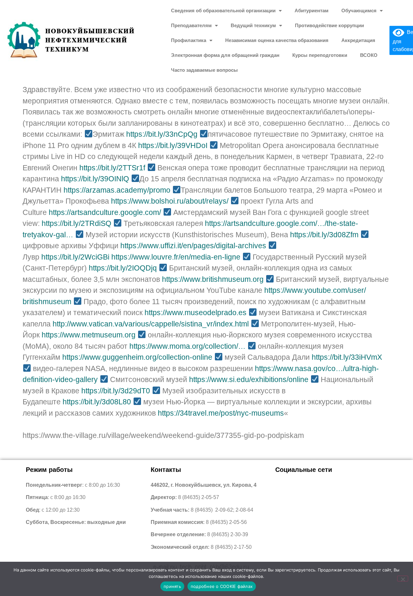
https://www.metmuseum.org (89, 335)
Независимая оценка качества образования (276, 40)
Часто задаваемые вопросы (204, 70)
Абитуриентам (311, 10)
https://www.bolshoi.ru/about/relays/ (169, 201)
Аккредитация (358, 40)
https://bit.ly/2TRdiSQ (76, 223)
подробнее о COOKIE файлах (222, 586)
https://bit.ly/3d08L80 (97, 402)
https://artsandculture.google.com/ (105, 212)
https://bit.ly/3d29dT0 (115, 391)
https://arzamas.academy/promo (117, 190)
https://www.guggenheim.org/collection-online (137, 357)
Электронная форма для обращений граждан (225, 55)
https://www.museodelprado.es (196, 312)
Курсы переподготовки (319, 55)
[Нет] (402, 578)
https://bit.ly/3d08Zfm (324, 234)
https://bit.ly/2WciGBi (75, 257)
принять (172, 586)
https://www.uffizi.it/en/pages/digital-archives (193, 245)
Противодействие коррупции (329, 25)
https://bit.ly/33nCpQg (161, 134)
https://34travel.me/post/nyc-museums (221, 413)
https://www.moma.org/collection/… (187, 346)
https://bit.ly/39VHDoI (172, 145)
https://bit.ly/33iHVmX (347, 357)
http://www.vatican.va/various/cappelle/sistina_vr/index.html (151, 324)
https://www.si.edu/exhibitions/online (248, 379)
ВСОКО (369, 55)
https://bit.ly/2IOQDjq (123, 268)
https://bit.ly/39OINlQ (95, 179)
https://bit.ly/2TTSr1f (112, 168)
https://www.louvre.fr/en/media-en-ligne (175, 257)
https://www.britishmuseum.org (213, 279)
